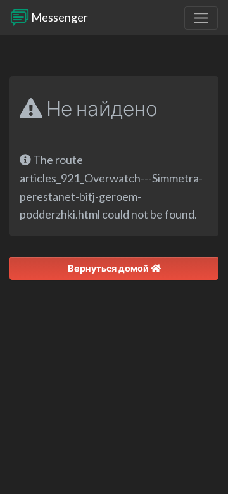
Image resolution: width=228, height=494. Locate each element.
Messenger (58, 17)
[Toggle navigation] (201, 18)
